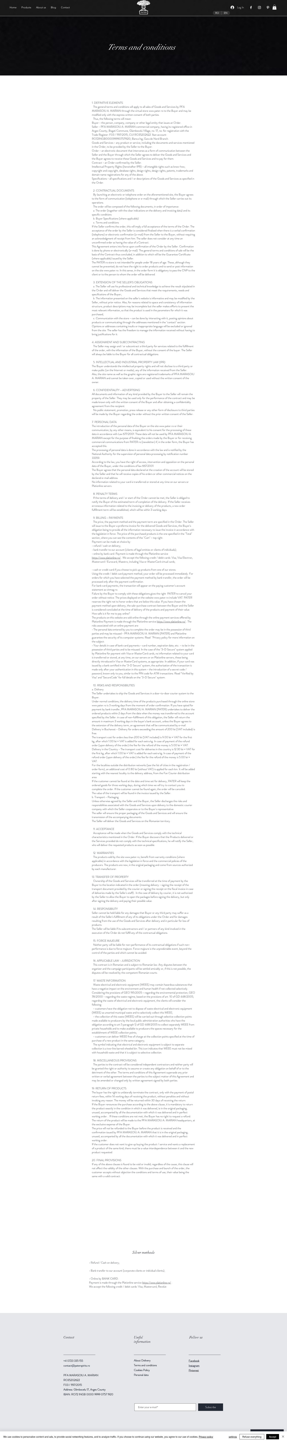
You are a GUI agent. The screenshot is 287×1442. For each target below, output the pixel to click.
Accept (272, 1436)
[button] (274, 7)
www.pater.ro (156, 111)
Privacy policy (206, 1436)
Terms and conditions (145, 1365)
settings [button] (233, 1436)
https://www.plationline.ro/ (106, 558)
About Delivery (142, 1360)
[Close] (283, 1436)
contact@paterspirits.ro (76, 1366)
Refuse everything (251, 1436)
